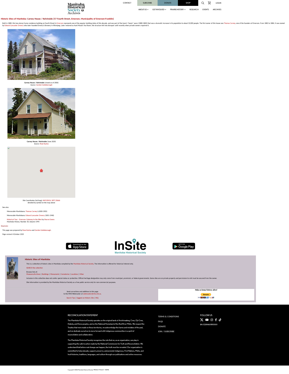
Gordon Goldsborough (44, 85)
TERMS (107, 370)
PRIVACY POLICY (99, 370)
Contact (127, 3)
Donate (167, 3)
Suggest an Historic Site (85, 298)
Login (218, 3)
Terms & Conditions (168, 317)
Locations (74, 274)
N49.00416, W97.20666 (51, 200)
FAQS (160, 322)
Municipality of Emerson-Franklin (97, 19)
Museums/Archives (33, 274)
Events (206, 10)
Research (194, 10)
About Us (142, 10)
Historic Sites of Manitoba (13, 19)
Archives (217, 10)
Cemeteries (65, 274)
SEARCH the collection (34, 268)
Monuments (54, 274)
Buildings (45, 274)
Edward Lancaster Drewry (14, 26)
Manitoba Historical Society (83, 264)
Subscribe (147, 3)
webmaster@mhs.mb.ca (92, 294)
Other (82, 274)
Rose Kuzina (44, 144)
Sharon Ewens (49, 219)
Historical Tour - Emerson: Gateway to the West (24, 219)
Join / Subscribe (166, 331)
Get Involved (158, 10)
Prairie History (177, 10)
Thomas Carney (229, 23)
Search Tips (71, 298)
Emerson (75, 19)
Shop (188, 3)
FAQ (97, 298)
